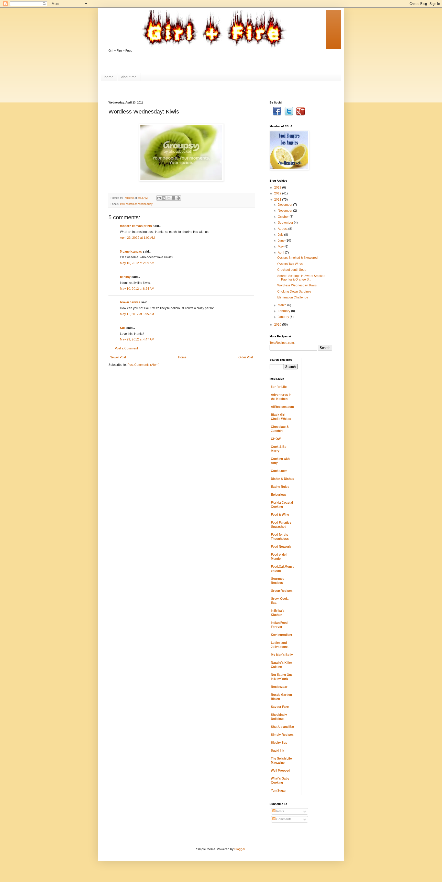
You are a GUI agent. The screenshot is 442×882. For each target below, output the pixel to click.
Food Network (281, 546)
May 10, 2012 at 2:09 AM (137, 263)
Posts (279, 811)
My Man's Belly (282, 655)
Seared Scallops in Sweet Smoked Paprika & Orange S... (301, 277)
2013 (278, 187)
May (281, 246)
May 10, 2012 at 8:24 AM (137, 288)
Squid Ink (277, 750)
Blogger (239, 849)
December (285, 204)
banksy (125, 277)
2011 (278, 199)
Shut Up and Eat (282, 727)
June (281, 240)
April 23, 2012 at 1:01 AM (137, 238)
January (284, 317)
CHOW (276, 439)
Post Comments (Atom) (143, 365)
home (109, 77)
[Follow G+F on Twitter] (288, 115)
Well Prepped (280, 770)
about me (129, 77)
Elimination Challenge (292, 297)
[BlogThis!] (163, 198)
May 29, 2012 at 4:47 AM (137, 339)
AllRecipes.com (282, 407)
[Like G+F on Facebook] (277, 115)
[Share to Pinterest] (178, 198)
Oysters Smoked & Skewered (297, 258)
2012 (278, 193)
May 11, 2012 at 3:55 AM (137, 314)
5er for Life (279, 387)
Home (182, 357)
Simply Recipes (282, 734)
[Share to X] (168, 198)
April (281, 252)
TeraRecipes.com (282, 343)
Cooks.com (279, 471)
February (284, 311)
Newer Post (118, 357)
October (284, 217)
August (283, 229)
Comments (283, 819)
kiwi (122, 203)
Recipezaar (279, 687)
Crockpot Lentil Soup (291, 270)
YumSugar (278, 790)
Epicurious (278, 494)
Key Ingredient (281, 635)
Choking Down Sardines (294, 291)
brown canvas (130, 302)
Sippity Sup (279, 742)
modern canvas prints (136, 226)
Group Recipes (282, 591)
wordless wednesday (139, 203)
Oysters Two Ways (290, 264)
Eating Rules (280, 487)
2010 (278, 324)
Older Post (245, 357)
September (286, 222)
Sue (123, 328)
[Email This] (158, 198)
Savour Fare (280, 707)
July (281, 234)
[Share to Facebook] (173, 198)
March (282, 305)
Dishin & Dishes (282, 479)
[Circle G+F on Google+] (300, 115)
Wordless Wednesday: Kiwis (297, 285)
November (285, 210)
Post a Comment (126, 348)
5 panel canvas (131, 251)
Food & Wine (280, 514)
